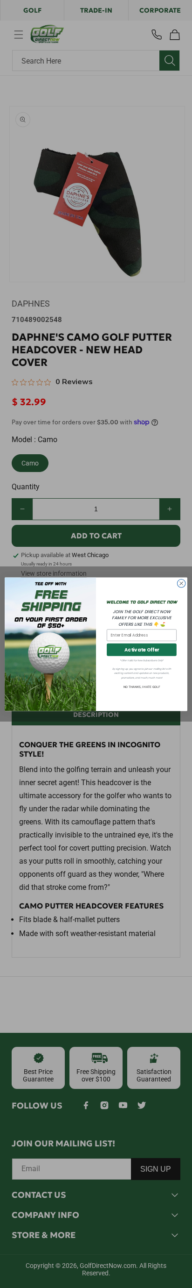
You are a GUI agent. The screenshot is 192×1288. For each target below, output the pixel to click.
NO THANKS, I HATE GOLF (141, 686)
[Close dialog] (181, 583)
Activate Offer (141, 649)
